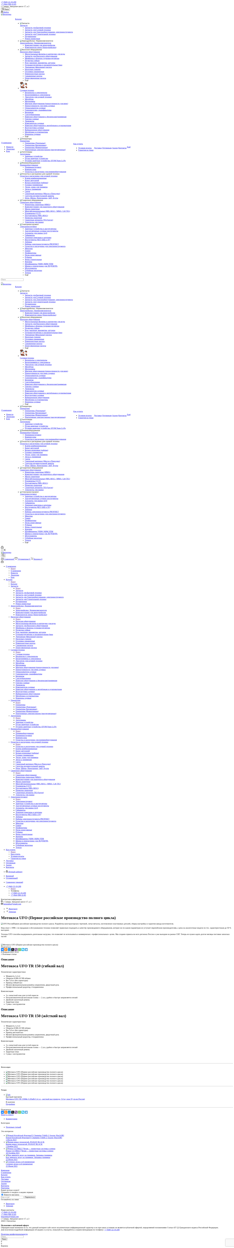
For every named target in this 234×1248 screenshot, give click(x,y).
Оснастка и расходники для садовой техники (34, 746)
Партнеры (5, 1188)
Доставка (5, 1179)
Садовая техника (23, 654)
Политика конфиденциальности (14, 1234)
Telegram (12, 912)
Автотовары (21, 720)
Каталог (14, 584)
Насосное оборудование (26, 621)
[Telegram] (26, 949)
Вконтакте (13, 909)
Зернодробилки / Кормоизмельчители (31, 610)
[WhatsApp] (19, 949)
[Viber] (16, 949)
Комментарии (11, 1119)
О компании (16, 571)
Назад (13, 569)
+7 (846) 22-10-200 (8, 2)
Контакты (5, 1186)
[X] (12, 949)
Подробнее (10, 1104)
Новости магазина (11, 1195)
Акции (4, 1183)
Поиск (4, 1239)
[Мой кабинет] (2, 548)
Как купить (15, 854)
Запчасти (19, 590)
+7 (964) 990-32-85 (8, 4)
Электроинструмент (24, 801)
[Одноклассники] (5, 949)
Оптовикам (5, 1181)
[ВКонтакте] (2, 949)
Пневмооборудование (25, 733)
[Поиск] (2, 282)
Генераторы (20, 705)
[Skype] (22, 949)
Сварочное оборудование (26, 775)
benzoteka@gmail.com (12, 904)
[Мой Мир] (9, 949)
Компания (5, 1170)
